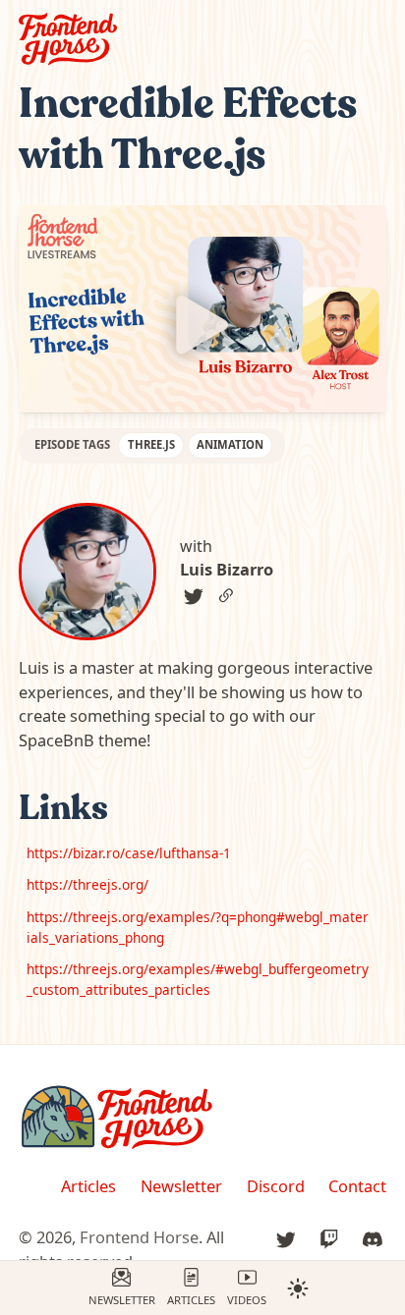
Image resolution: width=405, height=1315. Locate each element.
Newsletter (121, 1299)
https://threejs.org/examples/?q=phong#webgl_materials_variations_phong (198, 926)
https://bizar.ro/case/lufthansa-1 (129, 853)
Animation (230, 444)
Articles (191, 1299)
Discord (276, 1186)
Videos (246, 1299)
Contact (357, 1186)
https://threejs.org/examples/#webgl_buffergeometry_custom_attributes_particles (198, 978)
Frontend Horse (139, 1237)
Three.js (151, 444)
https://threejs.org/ (87, 884)
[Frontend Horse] (203, 1117)
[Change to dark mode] (298, 1287)
